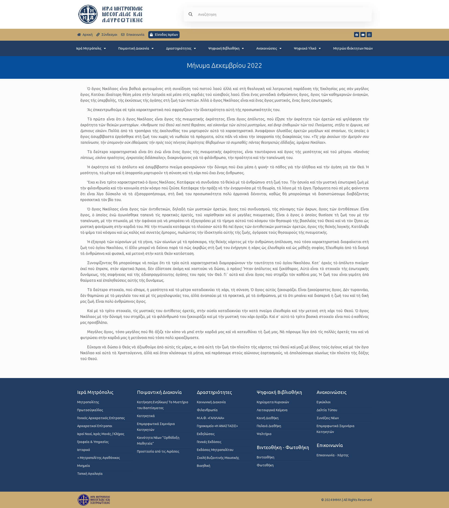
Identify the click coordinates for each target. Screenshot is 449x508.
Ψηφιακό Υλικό (305, 48)
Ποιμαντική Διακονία (133, 48)
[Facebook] (356, 34)
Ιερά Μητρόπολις (88, 48)
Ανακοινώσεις (266, 48)
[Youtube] (363, 34)
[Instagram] (369, 34)
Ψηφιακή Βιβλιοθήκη (223, 48)
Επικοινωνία (330, 445)
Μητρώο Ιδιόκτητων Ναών (353, 48)
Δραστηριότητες (179, 48)
